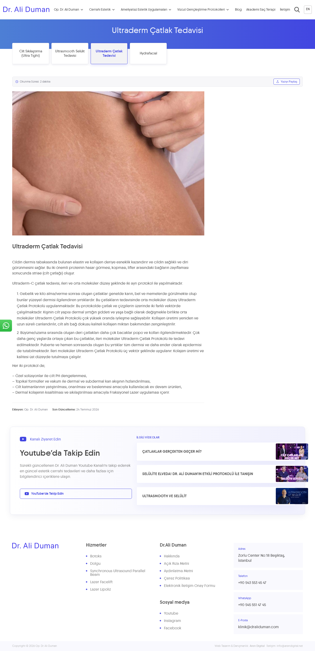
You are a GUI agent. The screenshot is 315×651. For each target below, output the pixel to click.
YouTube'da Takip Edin (47, 493)
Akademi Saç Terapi (260, 9)
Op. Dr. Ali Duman (66, 9)
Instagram (172, 621)
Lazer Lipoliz (100, 589)
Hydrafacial (148, 53)
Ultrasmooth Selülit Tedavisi (70, 54)
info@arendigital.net (290, 646)
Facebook (172, 628)
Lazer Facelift (101, 582)
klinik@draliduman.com (258, 627)
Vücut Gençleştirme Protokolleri (201, 9)
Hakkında (172, 556)
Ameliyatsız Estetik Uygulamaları (144, 9)
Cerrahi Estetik (100, 9)
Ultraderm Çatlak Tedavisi (109, 54)
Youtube (171, 613)
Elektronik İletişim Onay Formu (189, 586)
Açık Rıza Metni (176, 563)
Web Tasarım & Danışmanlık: (240, 646)
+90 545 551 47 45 (252, 605)
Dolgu (95, 563)
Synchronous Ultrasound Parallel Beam (117, 573)
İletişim (285, 9)
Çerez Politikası (177, 578)
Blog (238, 9)
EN (308, 9)
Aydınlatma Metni (178, 571)
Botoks (95, 556)
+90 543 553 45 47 (252, 583)
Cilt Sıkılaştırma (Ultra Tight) (30, 54)
